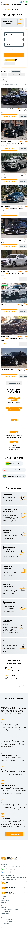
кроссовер (4, 111)
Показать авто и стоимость (14, 55)
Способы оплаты (5, 913)
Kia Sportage (5, 206)
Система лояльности (6, 902)
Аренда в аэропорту (6, 917)
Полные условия (14, 834)
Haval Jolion (5, 271)
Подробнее (23, 116)
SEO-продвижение (6, 927)
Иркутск (4, 2)
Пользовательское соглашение (9, 909)
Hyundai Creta (6, 141)
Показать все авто (14, 383)
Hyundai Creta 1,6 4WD (9, 239)
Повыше (21, 75)
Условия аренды (5, 900)
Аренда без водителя (6, 919)
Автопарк (3, 896)
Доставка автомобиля (7, 921)
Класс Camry (13, 75)
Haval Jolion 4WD (7, 109)
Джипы (4, 75)
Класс (7, 39)
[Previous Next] (14, 98)
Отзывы (3, 905)
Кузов (8, 44)
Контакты (3, 907)
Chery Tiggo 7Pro (7, 174)
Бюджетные (16, 71)
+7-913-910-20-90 (16, 4)
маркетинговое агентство (19, 927)
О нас (2, 904)
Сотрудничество (5, 911)
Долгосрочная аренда (7, 923)
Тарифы (3, 898)
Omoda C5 (4, 304)
